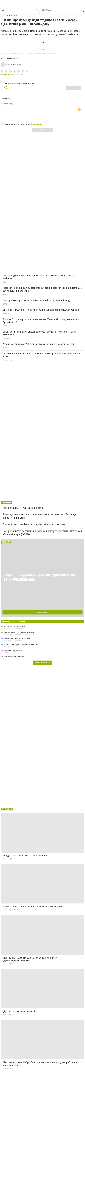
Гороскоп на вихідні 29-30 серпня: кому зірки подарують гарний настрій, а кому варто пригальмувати (42, 289)
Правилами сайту (37, 124)
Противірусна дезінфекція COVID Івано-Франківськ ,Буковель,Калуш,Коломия (30, 959)
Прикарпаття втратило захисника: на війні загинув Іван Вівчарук (37, 300)
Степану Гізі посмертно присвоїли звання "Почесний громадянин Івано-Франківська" (40, 321)
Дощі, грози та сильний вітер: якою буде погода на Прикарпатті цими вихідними (39, 333)
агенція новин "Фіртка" (10, 58)
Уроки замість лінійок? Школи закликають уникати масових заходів (38, 344)
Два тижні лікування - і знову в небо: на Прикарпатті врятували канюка (40, 309)
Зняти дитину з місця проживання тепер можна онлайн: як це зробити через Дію (39, 516)
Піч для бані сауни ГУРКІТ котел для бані (25, 855)
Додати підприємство (42, 663)
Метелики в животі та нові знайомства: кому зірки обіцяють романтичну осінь (41, 355)
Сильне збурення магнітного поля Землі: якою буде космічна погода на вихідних (40, 277)
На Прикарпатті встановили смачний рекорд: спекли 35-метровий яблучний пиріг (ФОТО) (42, 532)
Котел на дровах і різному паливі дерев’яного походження (34, 906)
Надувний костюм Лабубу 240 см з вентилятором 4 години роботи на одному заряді (40, 1064)
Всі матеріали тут (42, 612)
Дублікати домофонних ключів (19, 1011)
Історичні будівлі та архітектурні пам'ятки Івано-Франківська (38, 577)
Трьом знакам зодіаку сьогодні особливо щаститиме (34, 524)
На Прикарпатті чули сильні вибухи (23, 507)
